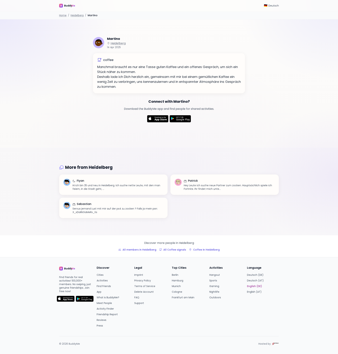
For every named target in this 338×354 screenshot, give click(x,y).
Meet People (104, 303)
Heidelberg (77, 15)
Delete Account (144, 292)
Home (63, 15)
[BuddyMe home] (69, 5)
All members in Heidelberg (139, 249)
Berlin (175, 275)
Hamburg (177, 280)
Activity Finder (105, 308)
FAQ (136, 297)
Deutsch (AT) (255, 280)
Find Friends (104, 286)
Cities (100, 275)
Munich (176, 286)
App (99, 292)
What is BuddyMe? (108, 297)
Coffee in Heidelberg (206, 249)
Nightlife (214, 292)
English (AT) (254, 292)
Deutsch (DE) (255, 275)
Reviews (101, 320)
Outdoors (215, 297)
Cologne (177, 292)
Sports (213, 280)
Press (100, 325)
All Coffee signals (174, 249)
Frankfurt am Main (183, 297)
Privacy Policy (142, 280)
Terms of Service (144, 286)
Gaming (214, 286)
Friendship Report (107, 314)
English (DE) (254, 286)
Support (139, 303)
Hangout (214, 275)
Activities (102, 280)
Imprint (138, 275)
